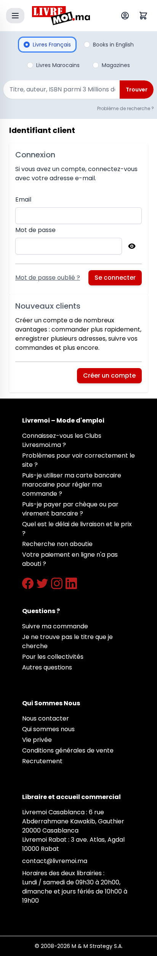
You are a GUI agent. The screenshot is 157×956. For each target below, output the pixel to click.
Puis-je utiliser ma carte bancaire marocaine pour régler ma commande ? (71, 484)
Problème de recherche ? (125, 108)
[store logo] (61, 15)
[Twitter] (42, 583)
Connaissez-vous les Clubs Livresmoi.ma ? (61, 440)
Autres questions (47, 667)
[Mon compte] (126, 15)
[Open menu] (15, 15)
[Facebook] (28, 583)
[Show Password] (132, 246)
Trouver (136, 89)
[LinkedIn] (71, 583)
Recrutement (42, 761)
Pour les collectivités (52, 656)
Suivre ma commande (55, 626)
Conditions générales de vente (68, 750)
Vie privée (37, 739)
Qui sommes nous (48, 729)
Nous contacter (45, 718)
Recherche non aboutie (57, 544)
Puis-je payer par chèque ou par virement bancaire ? (70, 509)
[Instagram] (56, 583)
